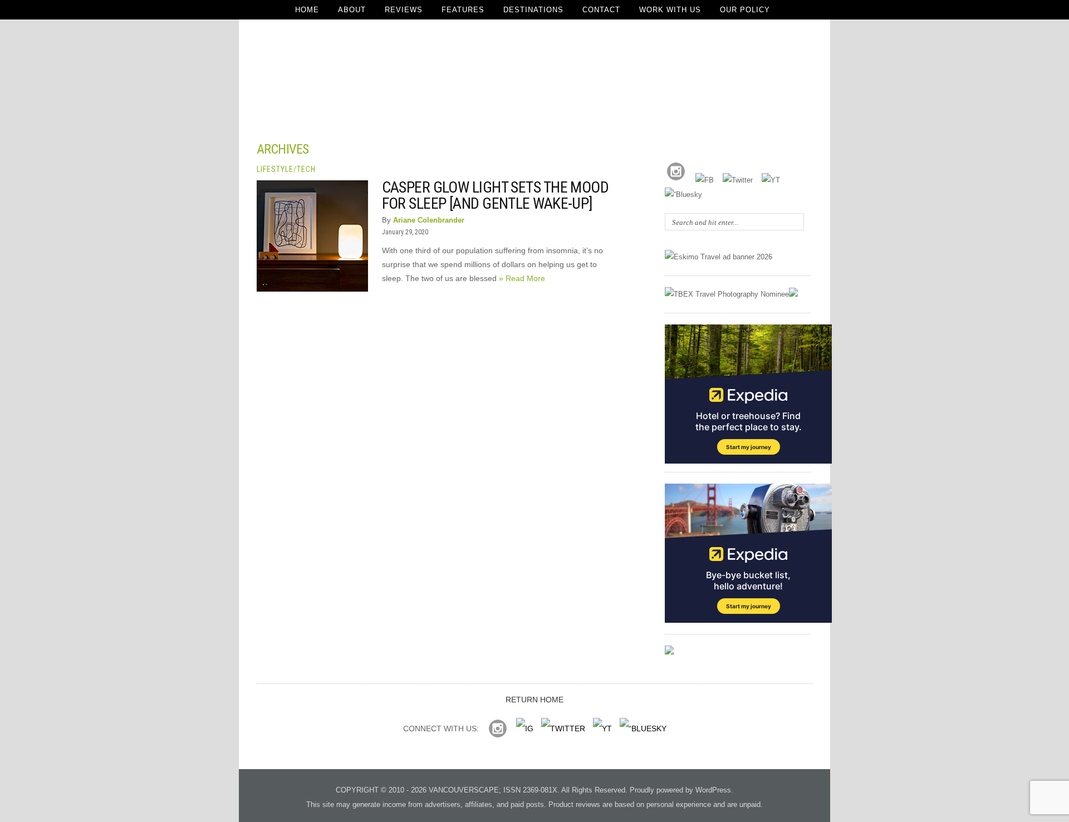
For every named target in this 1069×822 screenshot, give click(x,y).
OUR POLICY (745, 10)
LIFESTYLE (275, 169)
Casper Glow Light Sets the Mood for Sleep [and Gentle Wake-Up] (495, 195)
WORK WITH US (670, 10)
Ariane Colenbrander (428, 220)
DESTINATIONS (533, 10)
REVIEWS (404, 10)
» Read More (522, 278)
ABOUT (352, 10)
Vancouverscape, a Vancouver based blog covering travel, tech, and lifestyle (535, 72)
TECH (306, 169)
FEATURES (463, 10)
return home (534, 699)
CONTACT (601, 10)
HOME (307, 10)
